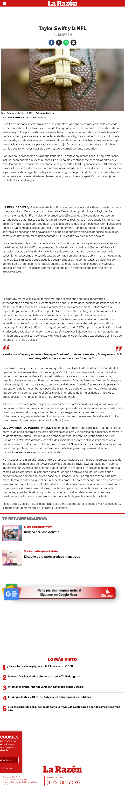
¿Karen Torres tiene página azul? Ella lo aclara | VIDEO (40, 666)
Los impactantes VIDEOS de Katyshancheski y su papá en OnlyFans (49, 697)
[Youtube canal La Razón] (77, 782)
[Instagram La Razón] (63, 782)
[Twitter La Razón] (59, 43)
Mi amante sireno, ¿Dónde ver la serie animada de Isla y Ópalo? (46, 686)
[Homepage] (62, 3)
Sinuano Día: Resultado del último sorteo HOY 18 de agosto (44, 676)
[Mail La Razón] (73, 43)
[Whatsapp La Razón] (66, 43)
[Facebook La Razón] (52, 43)
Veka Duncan (16, 117)
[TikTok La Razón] (70, 782)
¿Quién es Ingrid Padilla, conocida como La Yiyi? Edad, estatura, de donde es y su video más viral (64, 708)
